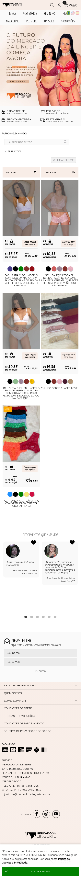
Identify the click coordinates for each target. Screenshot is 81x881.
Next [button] (77, 576)
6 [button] (55, 617)
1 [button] (26, 617)
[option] (40, 65)
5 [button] (49, 617)
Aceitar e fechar (40, 871)
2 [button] (32, 617)
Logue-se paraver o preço (30, 243)
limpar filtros (65, 160)
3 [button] (38, 617)
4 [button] (43, 617)
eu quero (40, 671)
